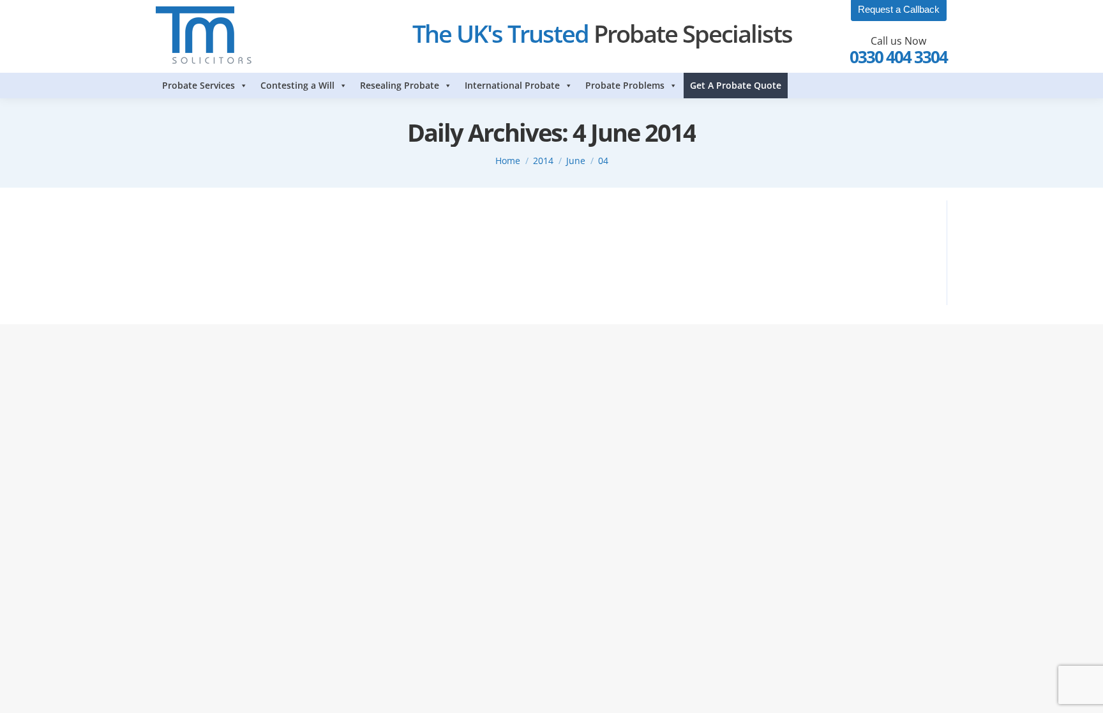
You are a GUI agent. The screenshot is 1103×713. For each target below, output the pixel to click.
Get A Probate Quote (735, 85)
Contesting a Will (297, 85)
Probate (187, 245)
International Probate (512, 85)
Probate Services (198, 85)
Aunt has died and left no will (243, 222)
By (241, 245)
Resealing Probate (399, 85)
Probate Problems (624, 85)
